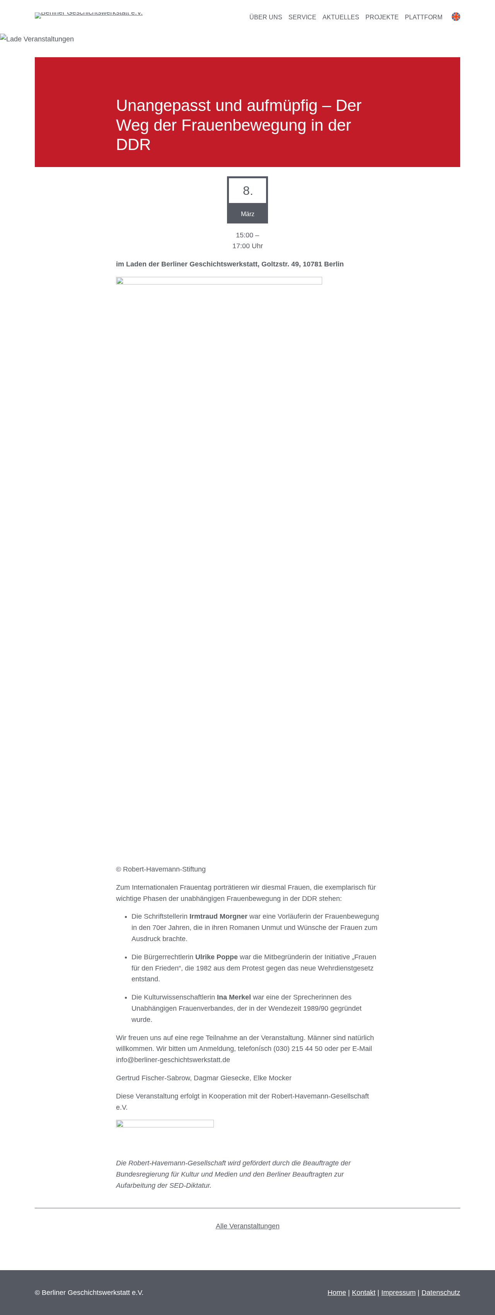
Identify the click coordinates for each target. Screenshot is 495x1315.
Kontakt (364, 1292)
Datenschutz (441, 1292)
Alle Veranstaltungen (248, 1226)
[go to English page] (456, 18)
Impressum (398, 1292)
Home (337, 1292)
